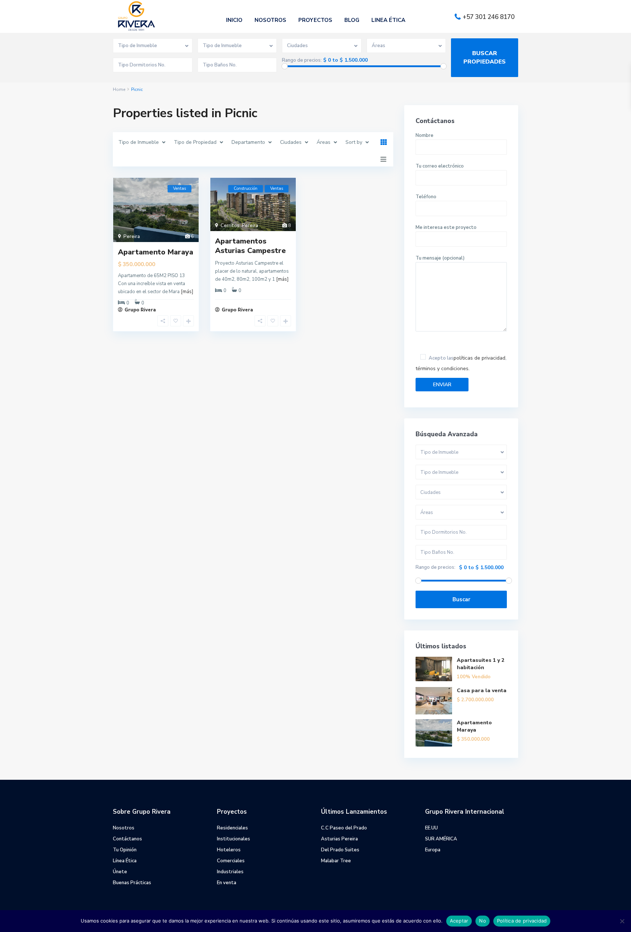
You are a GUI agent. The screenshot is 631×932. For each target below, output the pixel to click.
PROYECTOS (315, 20)
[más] (187, 291)
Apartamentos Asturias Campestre (250, 246)
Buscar (461, 599)
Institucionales (233, 839)
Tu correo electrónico (440, 166)
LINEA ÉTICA (388, 20)
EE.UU (431, 828)
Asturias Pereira (339, 839)
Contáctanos (127, 839)
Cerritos (230, 225)
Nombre (424, 135)
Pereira (131, 236)
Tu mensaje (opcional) (440, 258)
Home (119, 89)
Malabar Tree (336, 861)
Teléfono (426, 196)
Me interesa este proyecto (446, 227)
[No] (622, 921)
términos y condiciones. (443, 368)
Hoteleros (229, 850)
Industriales (230, 871)
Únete (120, 871)
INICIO (234, 20)
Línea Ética (125, 861)
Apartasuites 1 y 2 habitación (480, 664)
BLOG (351, 20)
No (482, 921)
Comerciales (231, 861)
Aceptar (459, 921)
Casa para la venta (481, 690)
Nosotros (123, 828)
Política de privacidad (522, 921)
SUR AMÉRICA (441, 839)
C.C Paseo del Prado (344, 828)
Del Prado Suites (340, 850)
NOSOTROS (270, 20)
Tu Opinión (125, 850)
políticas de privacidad (479, 357)
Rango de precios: (302, 60)
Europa (432, 850)
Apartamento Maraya (155, 252)
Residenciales (232, 828)
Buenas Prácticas (132, 882)
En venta (226, 882)
